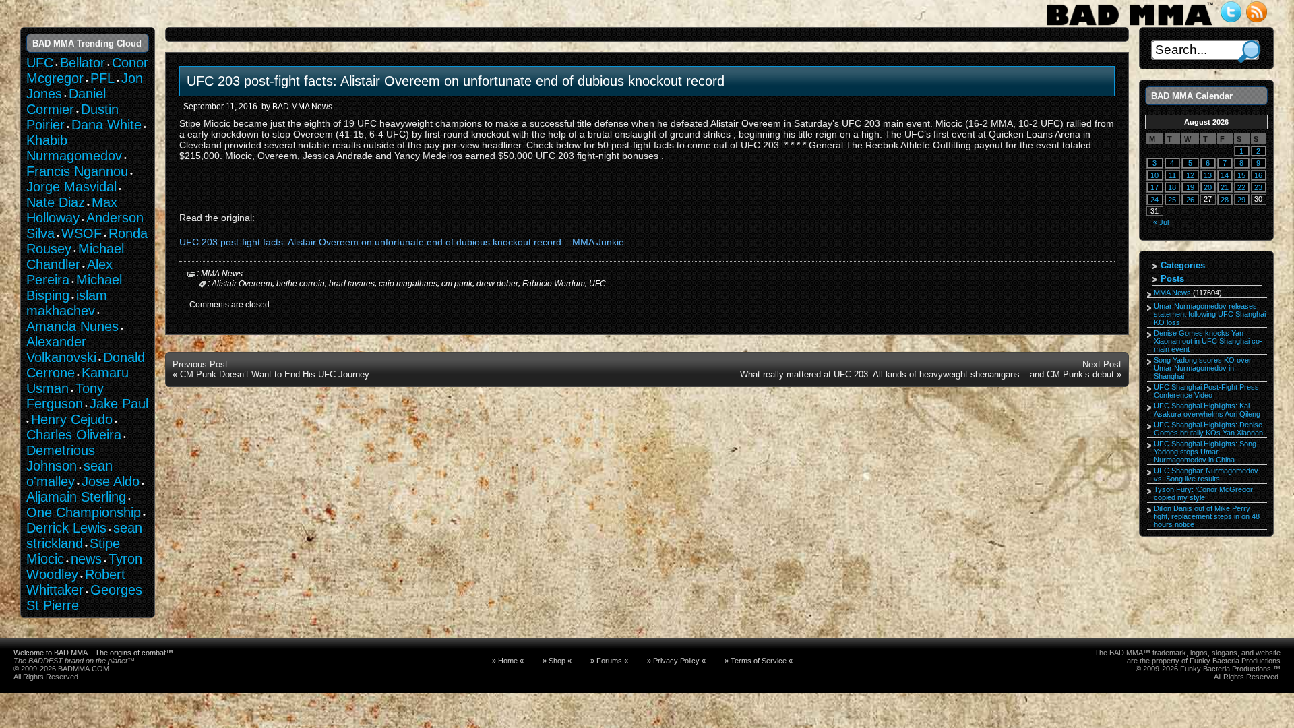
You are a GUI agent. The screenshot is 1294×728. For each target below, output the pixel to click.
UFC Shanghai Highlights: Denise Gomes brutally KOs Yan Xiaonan (1208, 429)
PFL (102, 78)
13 (1208, 175)
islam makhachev (66, 303)
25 (1172, 199)
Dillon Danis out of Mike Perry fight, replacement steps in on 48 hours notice (1207, 516)
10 (1154, 175)
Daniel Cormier (66, 101)
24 (1154, 199)
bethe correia (300, 284)
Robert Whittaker (75, 582)
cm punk (456, 284)
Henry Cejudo (72, 419)
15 (1241, 175)
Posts (1172, 279)
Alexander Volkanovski (61, 349)
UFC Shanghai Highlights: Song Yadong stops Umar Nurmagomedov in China (1205, 451)
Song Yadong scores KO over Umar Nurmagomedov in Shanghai (1203, 368)
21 (1225, 187)
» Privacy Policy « (676, 661)
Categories (1183, 265)
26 (1190, 199)
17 (1154, 187)
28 (1225, 199)
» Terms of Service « (759, 661)
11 (1172, 175)
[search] (1249, 51)
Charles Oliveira (73, 434)
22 (1241, 187)
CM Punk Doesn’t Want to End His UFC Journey (274, 374)
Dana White (106, 124)
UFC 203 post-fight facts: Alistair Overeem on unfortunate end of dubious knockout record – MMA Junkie (401, 242)
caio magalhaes (408, 284)
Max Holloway (71, 210)
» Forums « (609, 661)
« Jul (1161, 222)
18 (1172, 187)
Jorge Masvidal (71, 186)
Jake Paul (119, 403)
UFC (597, 284)
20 (1208, 187)
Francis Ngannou (77, 171)
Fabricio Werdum (553, 284)
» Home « (508, 661)
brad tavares (352, 284)
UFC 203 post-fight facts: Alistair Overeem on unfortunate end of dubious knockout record (456, 80)
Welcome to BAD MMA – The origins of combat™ (93, 652)
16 (1258, 175)
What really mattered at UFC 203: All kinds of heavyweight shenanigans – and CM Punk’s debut (927, 374)
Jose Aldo (111, 481)
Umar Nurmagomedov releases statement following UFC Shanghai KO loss (1210, 314)
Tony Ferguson (65, 396)
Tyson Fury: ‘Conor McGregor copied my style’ (1203, 493)
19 (1190, 187)
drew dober (497, 284)
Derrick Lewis (66, 527)
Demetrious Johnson (60, 458)
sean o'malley (69, 473)
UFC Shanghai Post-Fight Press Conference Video (1206, 391)
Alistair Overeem (242, 284)
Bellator (82, 62)
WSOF (81, 233)
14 (1225, 175)
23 (1258, 187)
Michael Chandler (75, 256)
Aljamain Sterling (76, 496)
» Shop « (557, 661)
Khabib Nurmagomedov (74, 148)
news (86, 558)
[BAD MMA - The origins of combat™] (1129, 25)
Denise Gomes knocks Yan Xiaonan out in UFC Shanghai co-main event (1208, 341)
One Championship (83, 512)
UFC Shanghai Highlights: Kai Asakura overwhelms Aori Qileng (1207, 410)
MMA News (222, 273)
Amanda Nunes (72, 326)
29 (1241, 199)
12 (1190, 175)
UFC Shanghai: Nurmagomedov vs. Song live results (1206, 474)
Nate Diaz (55, 202)
